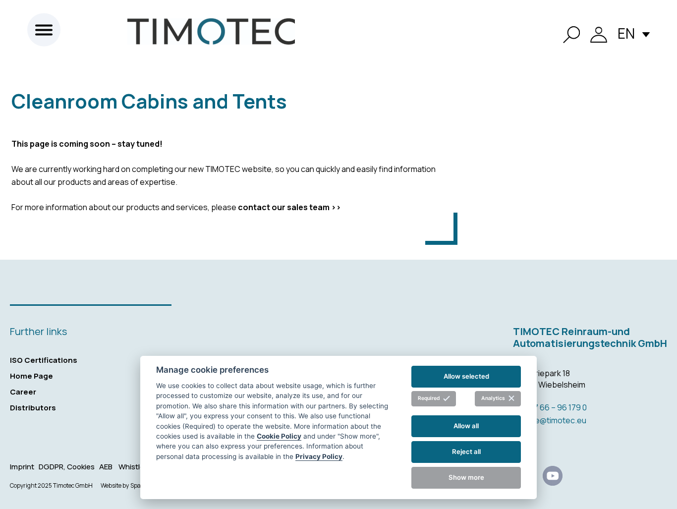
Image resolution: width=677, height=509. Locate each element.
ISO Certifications (43, 360)
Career (23, 392)
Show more (466, 477)
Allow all (466, 426)
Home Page (31, 376)
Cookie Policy (279, 436)
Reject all (466, 451)
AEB (106, 466)
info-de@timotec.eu (549, 420)
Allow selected (466, 376)
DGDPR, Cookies (67, 466)
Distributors (33, 407)
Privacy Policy (318, 456)
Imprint (23, 466)
